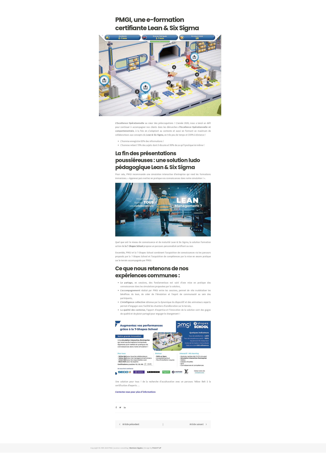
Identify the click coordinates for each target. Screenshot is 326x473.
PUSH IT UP (156, 448)
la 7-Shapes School (134, 246)
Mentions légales (136, 448)
